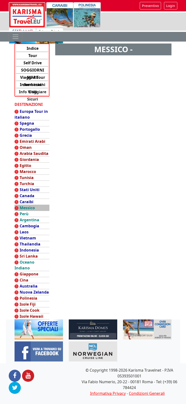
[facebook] (15, 376)
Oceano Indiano (24, 265)
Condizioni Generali (147, 393)
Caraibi (26, 201)
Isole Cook (29, 310)
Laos (24, 232)
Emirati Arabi (32, 141)
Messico (27, 207)
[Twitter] (15, 388)
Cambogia (29, 226)
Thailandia (30, 244)
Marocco (28, 171)
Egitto (25, 165)
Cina (24, 280)
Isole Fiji (28, 304)
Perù (24, 213)
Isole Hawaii (31, 316)
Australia (29, 286)
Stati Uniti (29, 189)
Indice (33, 48)
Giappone (29, 274)
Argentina (29, 220)
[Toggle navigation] (15, 37)
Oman (26, 147)
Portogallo (30, 129)
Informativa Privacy (108, 393)
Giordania (29, 159)
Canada (27, 195)
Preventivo (150, 5)
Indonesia (29, 250)
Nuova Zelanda (34, 292)
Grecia (26, 135)
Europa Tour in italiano (31, 114)
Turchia (27, 183)
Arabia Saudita (34, 153)
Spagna (27, 123)
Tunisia (27, 177)
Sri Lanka (29, 256)
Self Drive (32, 62)
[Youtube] (28, 376)
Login (170, 5)
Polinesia (28, 298)
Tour (32, 55)
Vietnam (28, 238)
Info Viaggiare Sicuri (32, 92)
